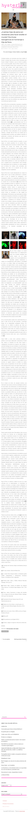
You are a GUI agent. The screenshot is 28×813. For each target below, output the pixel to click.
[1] (26, 52)
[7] (25, 288)
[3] (2, 573)
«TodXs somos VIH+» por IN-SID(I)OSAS (10, 734)
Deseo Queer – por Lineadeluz (8, 765)
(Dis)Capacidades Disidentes (20, 639)
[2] (8, 85)
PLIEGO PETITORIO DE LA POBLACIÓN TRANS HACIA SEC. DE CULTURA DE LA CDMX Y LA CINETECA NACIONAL (13, 749)
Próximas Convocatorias (8, 803)
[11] (2, 619)
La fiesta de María (5, 774)
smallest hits (4, 726)
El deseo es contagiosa (6, 737)
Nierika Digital (22, 811)
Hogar (2, 44)
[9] (4, 335)
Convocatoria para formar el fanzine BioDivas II (11, 729)
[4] (17, 157)
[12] (21, 515)
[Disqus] (14, 660)
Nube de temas (6, 806)
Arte (5, 44)
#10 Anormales (10, 628)
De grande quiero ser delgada (8, 731)
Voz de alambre (6, 639)
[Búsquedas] (25, 717)
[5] (17, 181)
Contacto (5, 800)
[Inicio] (14, 5)
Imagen (8, 44)
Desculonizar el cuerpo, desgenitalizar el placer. (11, 772)
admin (16, 48)
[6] (9, 215)
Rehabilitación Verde (5, 758)
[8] (19, 297)
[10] (10, 429)
